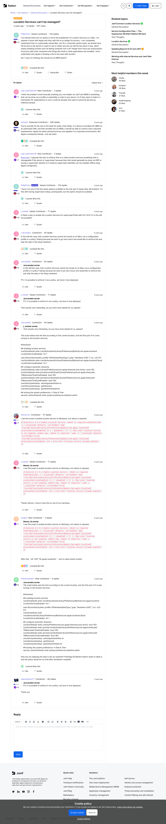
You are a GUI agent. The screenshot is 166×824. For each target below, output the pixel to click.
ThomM (122, 93)
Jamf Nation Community (73, 787)
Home (12, 13)
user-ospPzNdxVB (28, 91)
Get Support (49, 6)
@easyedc (25, 157)
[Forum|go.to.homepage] (10, 5)
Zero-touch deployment (99, 782)
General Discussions (32, 6)
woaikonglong (125, 100)
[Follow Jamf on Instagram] (28, 791)
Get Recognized (84, 6)
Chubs (121, 78)
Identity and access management (139, 782)
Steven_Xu (25, 415)
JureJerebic (26, 233)
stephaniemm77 (27, 679)
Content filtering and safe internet (139, 795)
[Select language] (129, 5)
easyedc (24, 122)
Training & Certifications (73, 782)
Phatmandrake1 (27, 578)
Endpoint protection (133, 787)
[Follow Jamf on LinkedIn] (18, 791)
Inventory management (99, 795)
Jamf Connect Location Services (126, 23)
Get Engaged (102, 6)
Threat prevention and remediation (139, 791)
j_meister (25, 211)
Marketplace (68, 795)
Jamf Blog (67, 791)
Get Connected (65, 6)
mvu (120, 108)
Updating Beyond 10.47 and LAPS (126, 49)
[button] (141, 5)
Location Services (119, 41)
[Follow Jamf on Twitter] (13, 792)
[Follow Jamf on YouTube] (23, 791)
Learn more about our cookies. (130, 807)
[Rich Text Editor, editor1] (58, 737)
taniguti (24, 518)
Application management (99, 791)
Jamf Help (67, 778)
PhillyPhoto (25, 34)
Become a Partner (70, 799)
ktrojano (122, 85)
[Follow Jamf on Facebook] (33, 791)
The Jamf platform (97, 778)
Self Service (130, 778)
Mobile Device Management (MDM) (104, 787)
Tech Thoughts (118, 37)
